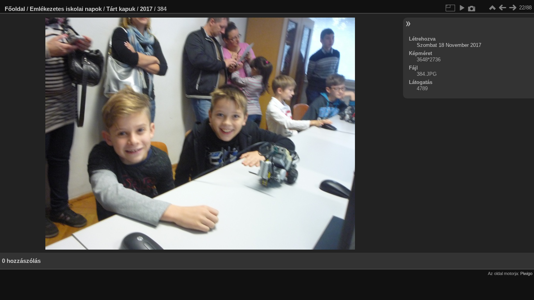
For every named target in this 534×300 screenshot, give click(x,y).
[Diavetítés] (462, 8)
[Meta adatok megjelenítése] (472, 8)
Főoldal (15, 8)
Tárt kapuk (120, 8)
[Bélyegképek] (492, 8)
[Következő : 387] (512, 8)
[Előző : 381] (502, 8)
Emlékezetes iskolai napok (66, 8)
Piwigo (526, 273)
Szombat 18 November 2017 (449, 45)
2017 (146, 8)
